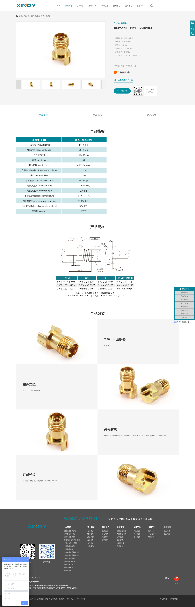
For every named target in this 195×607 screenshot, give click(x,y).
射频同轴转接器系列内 (71, 552)
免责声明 (163, 598)
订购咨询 (122, 91)
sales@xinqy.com (32, 581)
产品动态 (137, 531)
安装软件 (151, 537)
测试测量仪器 (121, 531)
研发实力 (105, 534)
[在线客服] (192, 28)
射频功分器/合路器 (70, 543)
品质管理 (105, 537)
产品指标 (43, 114)
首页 (58, 5)
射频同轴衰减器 (69, 567)
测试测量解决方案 (70, 531)
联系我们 (140, 5)
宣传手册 (151, 531)
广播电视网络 (121, 534)
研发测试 (120, 540)
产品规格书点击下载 (125, 80)
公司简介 (90, 531)
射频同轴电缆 (68, 549)
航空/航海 (120, 537)
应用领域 (104, 5)
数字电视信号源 (69, 534)
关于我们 (80, 5)
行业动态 (137, 534)
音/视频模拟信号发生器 (72, 540)
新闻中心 (116, 5)
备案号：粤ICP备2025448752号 (72, 598)
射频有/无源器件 (69, 561)
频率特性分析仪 (69, 537)
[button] (18, 84)
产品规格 (97, 114)
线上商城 (167, 531)
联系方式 (167, 534)
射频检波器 (68, 570)
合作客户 (90, 543)
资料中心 (128, 5)
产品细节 (151, 114)
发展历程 (90, 537)
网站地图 (174, 598)
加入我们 (90, 546)
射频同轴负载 (68, 564)
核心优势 (92, 5)
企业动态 (137, 537)
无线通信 (120, 546)
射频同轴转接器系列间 (71, 555)
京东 (176, 583)
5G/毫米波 (120, 543)
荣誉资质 (90, 534)
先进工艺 (105, 531)
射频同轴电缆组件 (70, 546)
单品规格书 (152, 534)
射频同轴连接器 (35, 16)
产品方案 (68, 5)
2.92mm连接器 (45, 16)
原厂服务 (105, 540)
